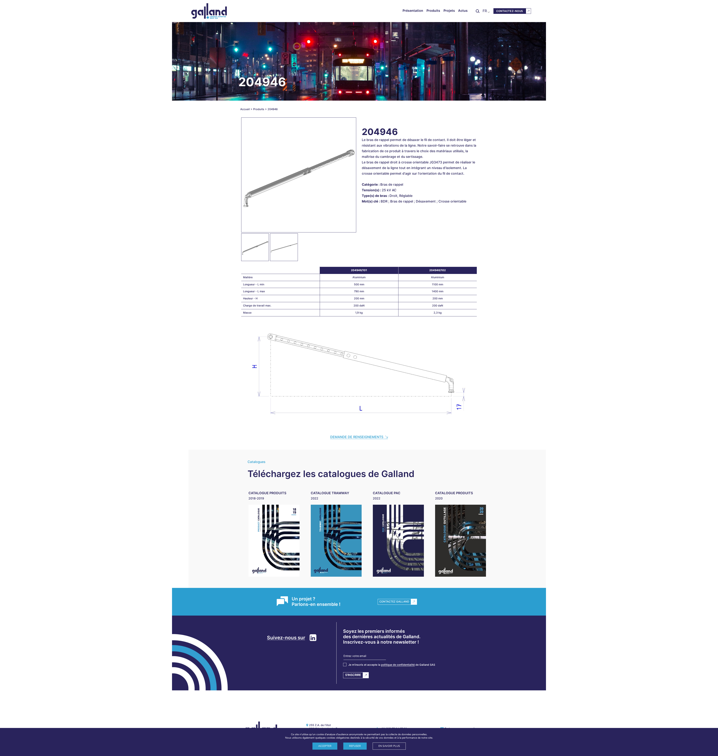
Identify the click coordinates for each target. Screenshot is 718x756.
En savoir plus (389, 746)
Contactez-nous (509, 11)
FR (485, 11)
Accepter (325, 746)
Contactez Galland (394, 601)
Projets (449, 11)
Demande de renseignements (356, 437)
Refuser (355, 746)
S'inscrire (353, 675)
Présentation (413, 11)
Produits (433, 11)
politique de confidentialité (398, 664)
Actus (463, 11)
